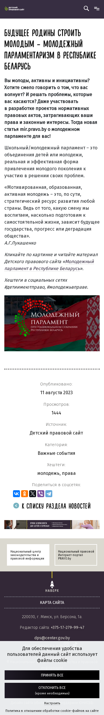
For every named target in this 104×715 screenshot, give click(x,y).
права (69, 473)
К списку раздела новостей (55, 506)
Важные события (56, 453)
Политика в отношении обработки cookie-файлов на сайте (52, 711)
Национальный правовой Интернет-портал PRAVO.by (76, 555)
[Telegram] (48, 493)
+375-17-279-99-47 (67, 627)
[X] (32, 493)
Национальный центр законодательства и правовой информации (27, 555)
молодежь (48, 473)
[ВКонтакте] (16, 493)
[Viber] (40, 493)
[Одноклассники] (24, 493)
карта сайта (52, 602)
